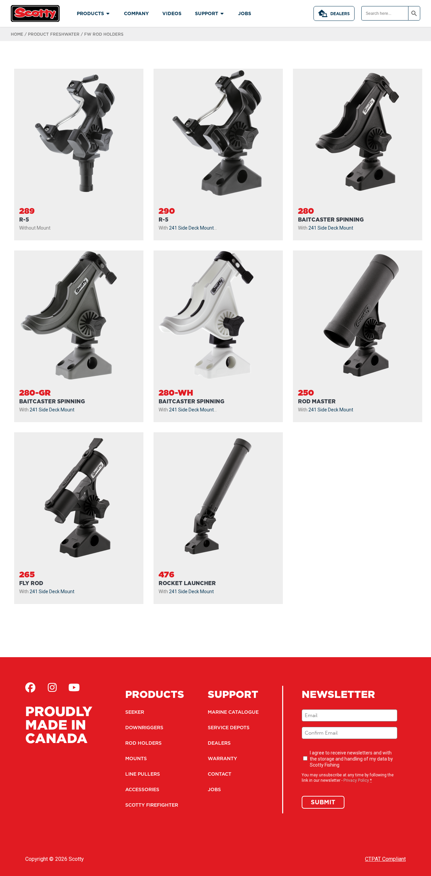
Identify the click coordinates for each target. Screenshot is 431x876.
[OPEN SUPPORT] (222, 13)
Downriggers (144, 727)
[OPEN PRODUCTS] (108, 13)
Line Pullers (142, 774)
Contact (219, 774)
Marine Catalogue (233, 712)
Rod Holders (143, 743)
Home (17, 34)
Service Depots (229, 727)
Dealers (340, 13)
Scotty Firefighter (151, 805)
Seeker (134, 712)
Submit (323, 802)
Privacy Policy (356, 780)
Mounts (136, 758)
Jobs (214, 789)
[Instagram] (52, 687)
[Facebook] (30, 687)
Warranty (222, 758)
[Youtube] (74, 687)
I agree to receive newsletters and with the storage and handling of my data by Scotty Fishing (351, 759)
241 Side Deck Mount (191, 228)
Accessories (142, 789)
